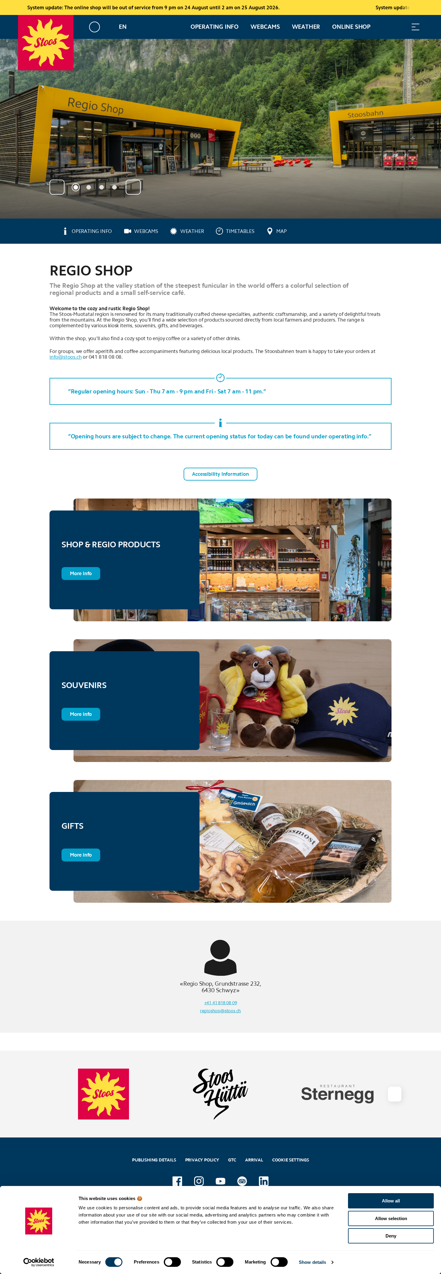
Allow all (391, 1200)
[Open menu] (415, 27)
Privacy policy (202, 1160)
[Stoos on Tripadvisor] (242, 1181)
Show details (312, 1262)
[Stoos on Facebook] (177, 1181)
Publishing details (154, 1160)
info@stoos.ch (66, 357)
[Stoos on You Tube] (220, 1181)
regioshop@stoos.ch (220, 1011)
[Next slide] (133, 187)
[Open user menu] (98, 27)
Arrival (254, 1160)
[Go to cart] (385, 27)
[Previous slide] (57, 187)
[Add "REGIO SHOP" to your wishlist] (386, 268)
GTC (232, 1160)
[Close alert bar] (416, 7)
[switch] (172, 1262)
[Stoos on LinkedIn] (263, 1181)
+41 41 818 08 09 (220, 1002)
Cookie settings (290, 1159)
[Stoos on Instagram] (199, 1181)
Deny (391, 1235)
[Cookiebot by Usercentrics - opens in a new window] (39, 1262)
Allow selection (391, 1218)
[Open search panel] (400, 27)
